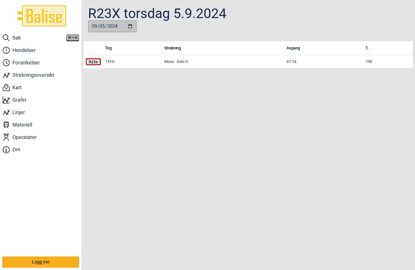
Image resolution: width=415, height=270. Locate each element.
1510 (109, 61)
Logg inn (40, 262)
